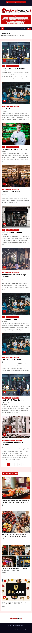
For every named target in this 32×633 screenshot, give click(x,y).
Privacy (23, 627)
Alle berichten (16, 625)
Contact (25, 630)
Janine (5, 71)
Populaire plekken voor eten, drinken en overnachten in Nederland (15, 569)
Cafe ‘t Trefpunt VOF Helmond (14, 68)
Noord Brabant (15, 66)
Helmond (8, 66)
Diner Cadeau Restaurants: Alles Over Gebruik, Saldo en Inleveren (14, 603)
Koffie (9, 189)
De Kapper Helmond (9, 319)
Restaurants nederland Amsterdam (16, 23)
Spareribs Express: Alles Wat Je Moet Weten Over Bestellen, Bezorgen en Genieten (14, 536)
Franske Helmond (8, 109)
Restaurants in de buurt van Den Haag (20, 19)
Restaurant (18, 440)
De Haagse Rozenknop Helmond (14, 149)
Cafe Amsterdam (6, 19)
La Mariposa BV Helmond (11, 360)
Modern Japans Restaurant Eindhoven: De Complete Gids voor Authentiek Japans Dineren (16, 502)
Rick (4, 151)
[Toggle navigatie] (22, 29)
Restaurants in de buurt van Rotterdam (16, 21)
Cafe (3, 66)
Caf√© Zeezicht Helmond (12, 232)
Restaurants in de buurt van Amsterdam (19, 17)
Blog (5, 479)
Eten (4, 17)
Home (3, 35)
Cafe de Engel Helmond (11, 192)
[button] (25, 28)
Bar (7, 17)
